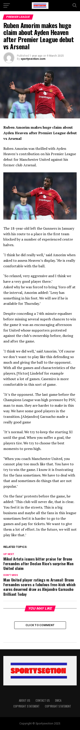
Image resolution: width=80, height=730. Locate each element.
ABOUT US (24, 700)
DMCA (58, 700)
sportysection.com (33, 58)
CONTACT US (43, 700)
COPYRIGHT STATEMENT (26, 706)
